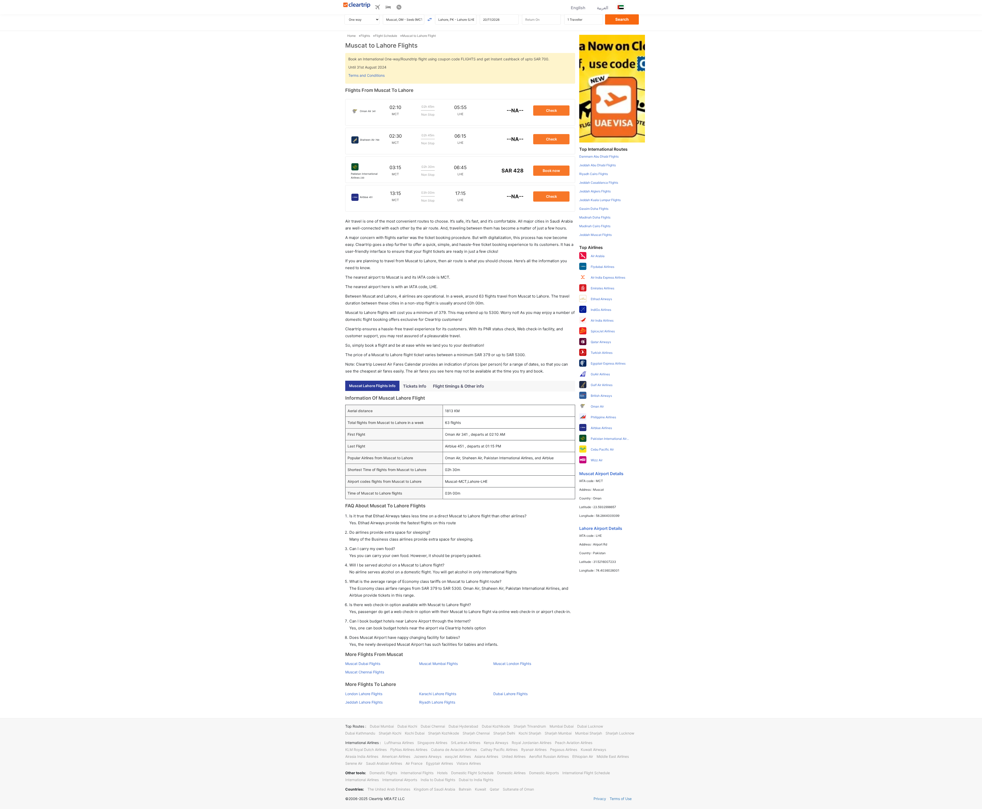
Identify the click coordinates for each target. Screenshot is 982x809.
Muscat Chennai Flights (364, 672)
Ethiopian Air (582, 756)
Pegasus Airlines (563, 749)
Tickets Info (414, 386)
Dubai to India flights (476, 780)
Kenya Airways (496, 742)
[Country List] (621, 7)
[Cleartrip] (357, 5)
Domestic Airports (544, 773)
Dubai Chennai (433, 726)
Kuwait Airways (593, 749)
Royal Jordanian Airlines (531, 742)
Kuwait (480, 789)
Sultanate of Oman (518, 789)
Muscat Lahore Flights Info (372, 386)
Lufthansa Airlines (399, 742)
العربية (602, 7)
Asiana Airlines (486, 756)
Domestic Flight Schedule (472, 773)
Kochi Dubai (415, 733)
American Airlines (396, 756)
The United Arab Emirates (388, 789)
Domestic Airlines (511, 773)
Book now (551, 170)
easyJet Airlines (458, 756)
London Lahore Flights (363, 694)
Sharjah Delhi (504, 733)
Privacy (600, 798)
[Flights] (377, 8)
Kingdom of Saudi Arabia (434, 789)
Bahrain (465, 789)
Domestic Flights (383, 773)
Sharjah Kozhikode (443, 733)
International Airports (399, 780)
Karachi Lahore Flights (437, 694)
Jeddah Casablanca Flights (598, 182)
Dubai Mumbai (382, 726)
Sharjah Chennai (476, 733)
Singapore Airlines (432, 742)
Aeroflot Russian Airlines (549, 756)
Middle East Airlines (613, 756)
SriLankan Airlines (465, 742)
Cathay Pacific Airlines (499, 749)
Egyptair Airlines (439, 763)
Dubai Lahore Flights (510, 694)
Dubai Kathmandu (360, 733)
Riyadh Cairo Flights (593, 174)
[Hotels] (388, 8)
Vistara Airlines (468, 763)
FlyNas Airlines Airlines (408, 749)
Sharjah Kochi (390, 733)
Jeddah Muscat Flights (595, 235)
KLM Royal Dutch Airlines (366, 749)
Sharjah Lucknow (620, 733)
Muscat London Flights (512, 663)
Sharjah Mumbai (558, 733)
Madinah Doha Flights (594, 217)
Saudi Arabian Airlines (384, 763)
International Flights (417, 773)
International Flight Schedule (586, 773)
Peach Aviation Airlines (573, 742)
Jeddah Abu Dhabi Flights (597, 165)
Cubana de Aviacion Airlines (454, 749)
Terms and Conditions (366, 75)
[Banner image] (612, 88)
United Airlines (514, 756)
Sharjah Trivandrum (530, 726)
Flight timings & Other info (458, 386)
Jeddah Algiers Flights (595, 191)
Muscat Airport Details (601, 473)
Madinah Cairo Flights (594, 226)
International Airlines (362, 780)
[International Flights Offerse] (399, 8)
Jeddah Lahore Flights (364, 702)
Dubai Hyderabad (463, 726)
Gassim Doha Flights (593, 209)
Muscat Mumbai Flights (438, 663)
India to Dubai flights (438, 780)
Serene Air (353, 763)
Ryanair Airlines (533, 749)
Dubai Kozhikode (496, 726)
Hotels (442, 773)
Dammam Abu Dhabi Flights (599, 156)
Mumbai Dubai (562, 726)
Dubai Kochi (407, 726)
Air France (414, 763)
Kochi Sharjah (530, 733)
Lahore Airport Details (600, 528)
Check (551, 110)
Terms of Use (621, 798)
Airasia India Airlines (361, 756)
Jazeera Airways (427, 756)
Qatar (494, 789)
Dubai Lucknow (590, 726)
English (578, 7)
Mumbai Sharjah (588, 733)
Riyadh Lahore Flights (437, 702)
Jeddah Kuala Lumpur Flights (600, 200)
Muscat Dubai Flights (362, 663)
